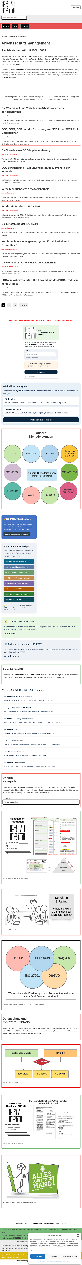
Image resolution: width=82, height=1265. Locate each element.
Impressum (66, 1261)
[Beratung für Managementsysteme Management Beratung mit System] (8, 7)
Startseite (5, 36)
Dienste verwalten (36, 1251)
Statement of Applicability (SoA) (16, 583)
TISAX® (25, 26)
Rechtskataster (48, 70)
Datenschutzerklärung (56, 1261)
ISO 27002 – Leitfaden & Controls (17, 594)
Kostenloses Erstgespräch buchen (16, 534)
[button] (78, 1236)
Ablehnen (54, 1256)
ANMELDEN (41, 372)
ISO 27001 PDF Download (14, 600)
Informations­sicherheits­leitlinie (16, 567)
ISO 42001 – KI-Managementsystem (18, 578)
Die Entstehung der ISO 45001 (20, 223)
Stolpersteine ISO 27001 (13, 589)
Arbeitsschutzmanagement (10, 116)
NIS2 (15, 26)
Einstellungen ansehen (70, 1256)
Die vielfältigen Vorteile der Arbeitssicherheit (29, 262)
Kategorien (6, 798)
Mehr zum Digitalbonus (41, 420)
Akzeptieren (38, 1256)
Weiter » (24, 305)
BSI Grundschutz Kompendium (16, 573)
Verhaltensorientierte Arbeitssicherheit (25, 188)
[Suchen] (24, 18)
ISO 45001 (28, 56)
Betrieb (18, 64)
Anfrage (6, 26)
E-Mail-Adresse (31, 351)
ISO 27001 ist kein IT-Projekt (15, 562)
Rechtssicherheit (19, 70)
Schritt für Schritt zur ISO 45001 (21, 206)
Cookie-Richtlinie (44, 1261)
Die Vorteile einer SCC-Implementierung (26, 150)
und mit (30, 675)
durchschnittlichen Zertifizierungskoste (43, 1223)
